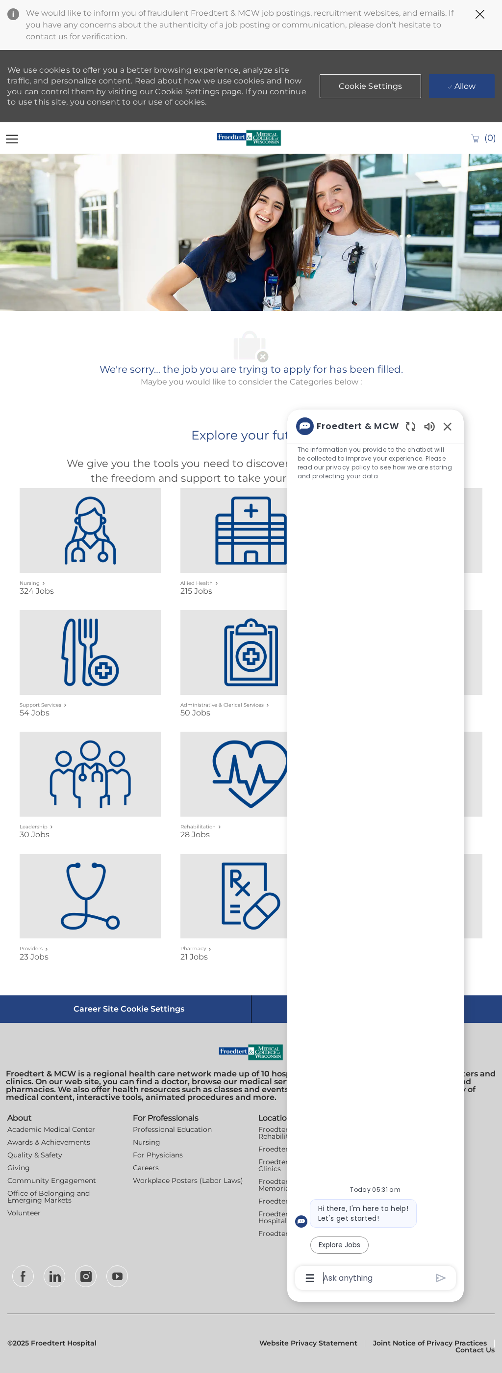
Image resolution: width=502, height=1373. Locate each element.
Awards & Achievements (48, 1142)
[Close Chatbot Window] (447, 426)
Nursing (146, 1142)
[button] (371, 86)
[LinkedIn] (54, 1276)
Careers (146, 1168)
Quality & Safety (34, 1155)
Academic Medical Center (51, 1129)
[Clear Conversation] (410, 426)
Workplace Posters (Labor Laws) (188, 1180)
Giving (18, 1168)
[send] (441, 1278)
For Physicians (158, 1155)
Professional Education (172, 1129)
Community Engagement (51, 1180)
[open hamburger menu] (12, 138)
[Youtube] (117, 1276)
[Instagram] (86, 1276)
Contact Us (475, 1349)
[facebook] (23, 1276)
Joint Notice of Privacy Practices (430, 1343)
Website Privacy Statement (308, 1343)
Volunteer (24, 1213)
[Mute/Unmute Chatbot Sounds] (429, 426)
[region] (375, 851)
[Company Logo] (249, 138)
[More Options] (310, 1278)
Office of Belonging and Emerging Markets (48, 1196)
